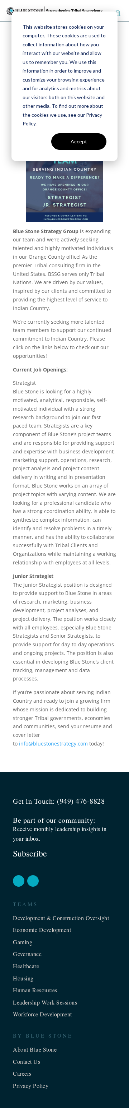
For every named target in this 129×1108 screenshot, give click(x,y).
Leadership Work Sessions (45, 1002)
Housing (23, 978)
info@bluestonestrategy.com (53, 743)
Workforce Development (42, 1014)
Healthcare (26, 966)
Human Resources (35, 990)
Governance (27, 953)
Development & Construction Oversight (61, 918)
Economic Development (42, 929)
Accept (79, 141)
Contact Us (26, 1061)
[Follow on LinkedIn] (33, 881)
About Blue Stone (35, 1049)
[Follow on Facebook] (18, 881)
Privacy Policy (30, 1085)
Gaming (22, 942)
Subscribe (30, 853)
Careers (22, 1073)
